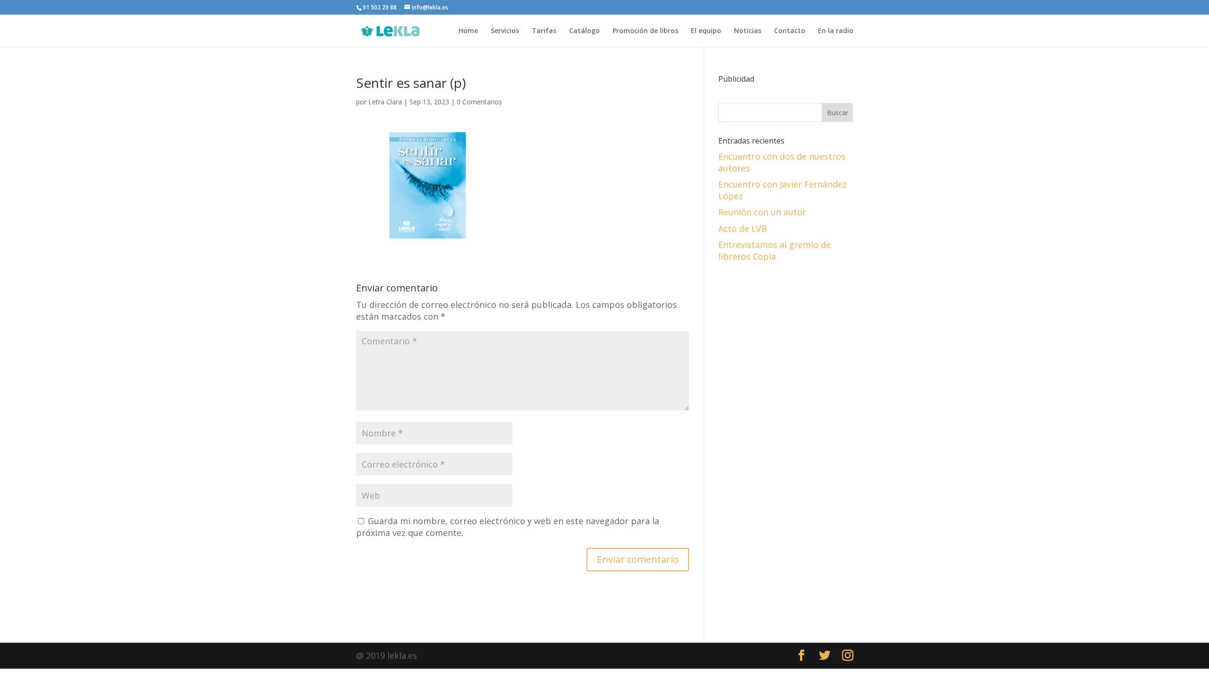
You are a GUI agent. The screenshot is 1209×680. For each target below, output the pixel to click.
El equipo (706, 31)
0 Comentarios (479, 101)
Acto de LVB (742, 228)
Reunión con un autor (762, 212)
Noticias (747, 31)
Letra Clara (385, 101)
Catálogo (584, 31)
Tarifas (544, 31)
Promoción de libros (645, 31)
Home (468, 31)
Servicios (505, 31)
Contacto (789, 31)
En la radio (835, 31)
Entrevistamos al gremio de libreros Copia (774, 250)
